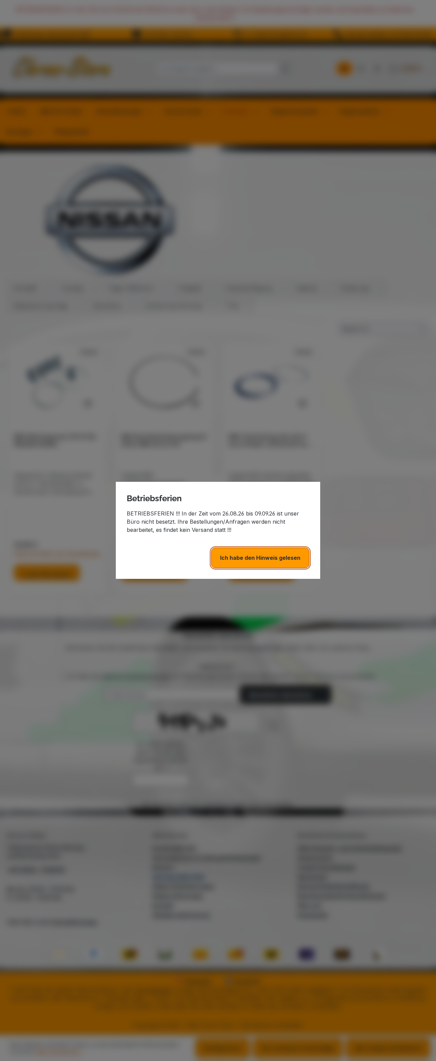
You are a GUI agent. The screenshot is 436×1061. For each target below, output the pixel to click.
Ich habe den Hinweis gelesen (260, 558)
